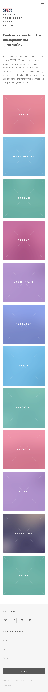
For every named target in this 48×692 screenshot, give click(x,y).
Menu (42, 4)
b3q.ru (10, 685)
